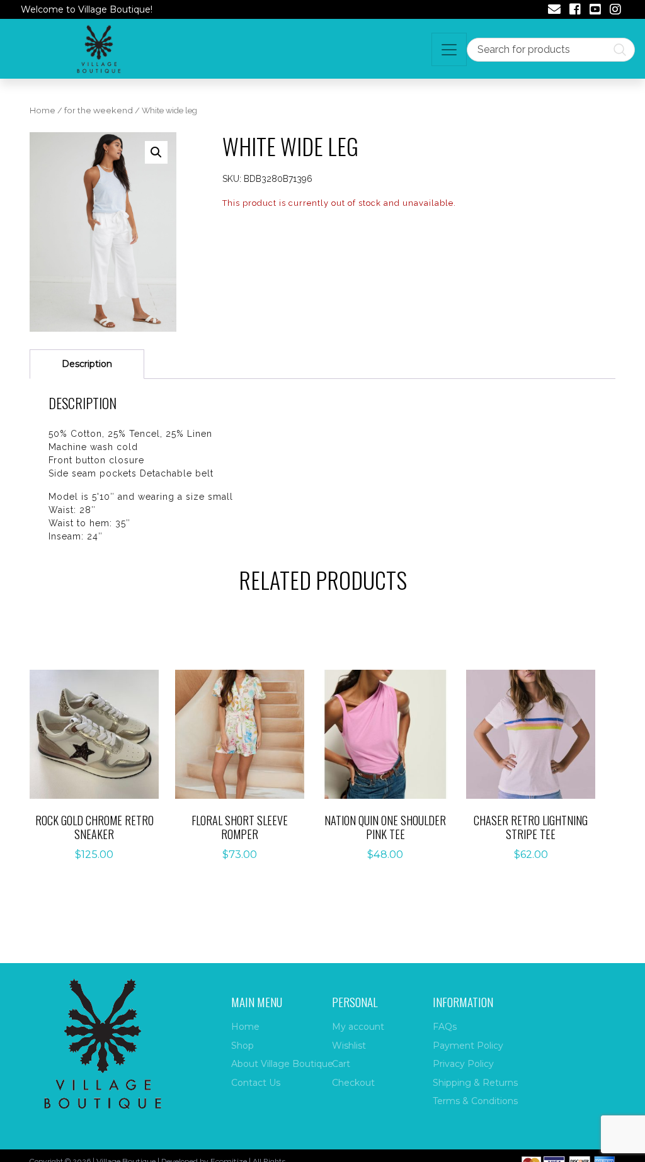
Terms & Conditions (475, 1101)
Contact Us (255, 1082)
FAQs (445, 1026)
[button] (156, 152)
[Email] (554, 10)
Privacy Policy (463, 1063)
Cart (341, 1063)
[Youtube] (595, 10)
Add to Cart (101, 722)
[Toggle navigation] (449, 49)
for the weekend (98, 110)
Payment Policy (468, 1045)
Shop (242, 1045)
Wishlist (349, 1045)
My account (358, 1026)
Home (42, 110)
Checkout (353, 1082)
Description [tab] (87, 363)
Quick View (101, 753)
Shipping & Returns (475, 1082)
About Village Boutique (282, 1063)
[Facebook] (575, 10)
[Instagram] (615, 10)
